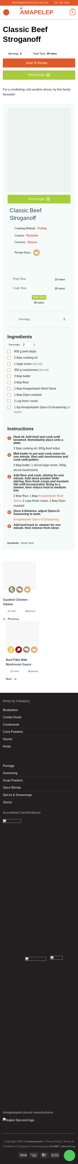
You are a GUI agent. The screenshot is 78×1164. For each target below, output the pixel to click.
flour (21, 382)
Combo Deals (12, 717)
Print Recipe (36, 75)
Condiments (11, 724)
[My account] (65, 12)
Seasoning (10, 773)
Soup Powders (13, 780)
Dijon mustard (28, 394)
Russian (32, 235)
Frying (42, 228)
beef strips (25, 351)
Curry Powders (13, 731)
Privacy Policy (53, 1141)
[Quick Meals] (36, 252)
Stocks (7, 802)
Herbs (7, 746)
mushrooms (31, 369)
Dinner (32, 242)
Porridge (8, 765)
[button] (6, 12)
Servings (14, 344)
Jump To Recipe (36, 62)
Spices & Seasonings (17, 794)
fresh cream (26, 401)
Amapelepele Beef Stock (35, 388)
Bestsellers (10, 710)
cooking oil (25, 357)
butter (22, 376)
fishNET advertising (62, 1146)
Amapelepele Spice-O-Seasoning (42, 410)
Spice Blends (12, 787)
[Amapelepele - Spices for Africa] (36, 12)
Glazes (7, 739)
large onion (28, 363)
